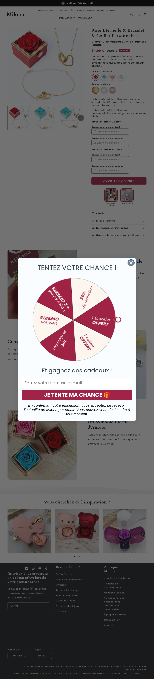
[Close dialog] (131, 262)
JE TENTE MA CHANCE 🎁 (77, 395)
